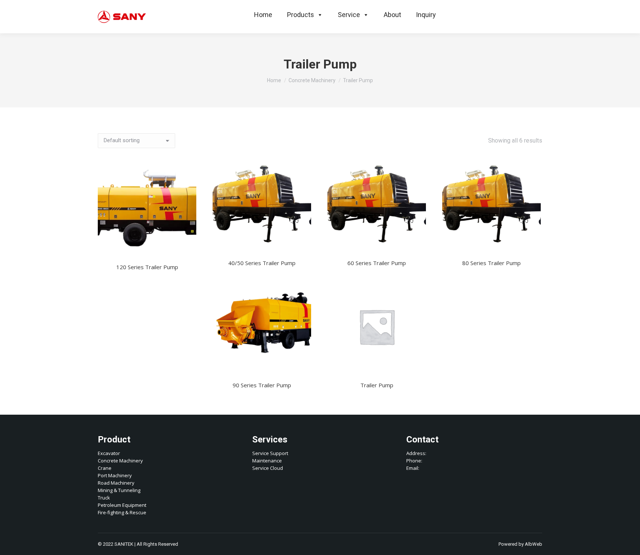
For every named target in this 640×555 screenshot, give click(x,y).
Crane (104, 468)
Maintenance (267, 460)
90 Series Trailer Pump (262, 385)
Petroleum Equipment (122, 505)
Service (349, 15)
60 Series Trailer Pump (376, 263)
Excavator (109, 453)
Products (300, 15)
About (392, 15)
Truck (104, 497)
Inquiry (426, 15)
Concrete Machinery (120, 460)
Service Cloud (267, 468)
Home (263, 15)
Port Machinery (115, 475)
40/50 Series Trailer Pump (262, 263)
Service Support (270, 453)
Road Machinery (116, 482)
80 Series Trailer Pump (491, 263)
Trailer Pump (376, 385)
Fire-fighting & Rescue (122, 512)
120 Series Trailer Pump (147, 267)
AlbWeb (533, 544)
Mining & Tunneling (119, 490)
